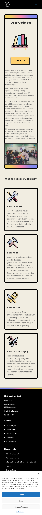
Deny (21, 501)
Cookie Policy (20, 512)
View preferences (21, 507)
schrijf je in (19, 60)
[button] (39, 474)
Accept (21, 495)
